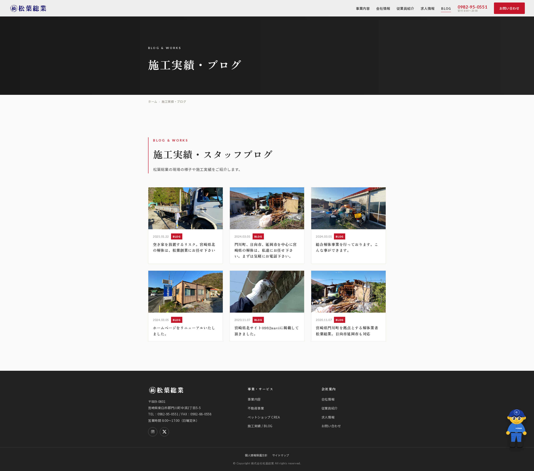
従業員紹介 (405, 8)
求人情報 (428, 8)
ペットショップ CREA (264, 417)
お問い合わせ (509, 8)
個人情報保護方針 (256, 455)
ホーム (152, 101)
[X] (164, 431)
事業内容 (363, 8)
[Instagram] (152, 431)
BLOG (446, 8)
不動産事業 (256, 408)
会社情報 (383, 8)
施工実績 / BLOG (260, 425)
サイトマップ (280, 455)
